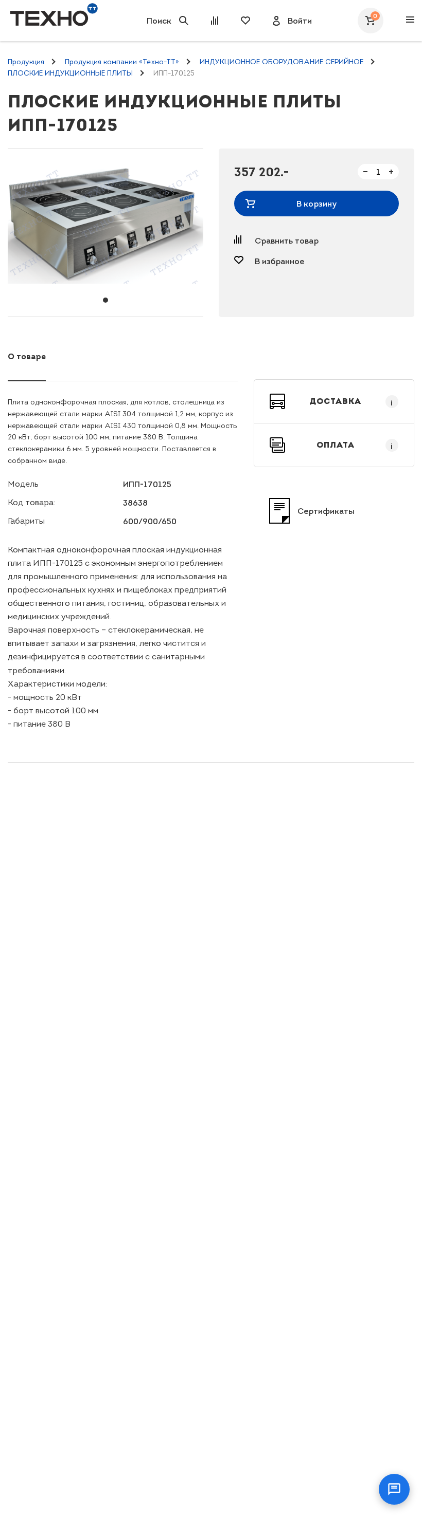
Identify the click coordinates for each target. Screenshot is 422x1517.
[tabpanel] (105, 225)
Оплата (354, 445)
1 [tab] (105, 300)
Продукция (26, 62)
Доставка (351, 402)
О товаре (27, 356)
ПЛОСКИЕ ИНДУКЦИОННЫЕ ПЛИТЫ (70, 73)
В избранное (279, 261)
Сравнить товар (287, 240)
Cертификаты (326, 511)
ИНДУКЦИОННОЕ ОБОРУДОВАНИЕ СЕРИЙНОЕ (281, 62)
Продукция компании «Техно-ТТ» (122, 62)
